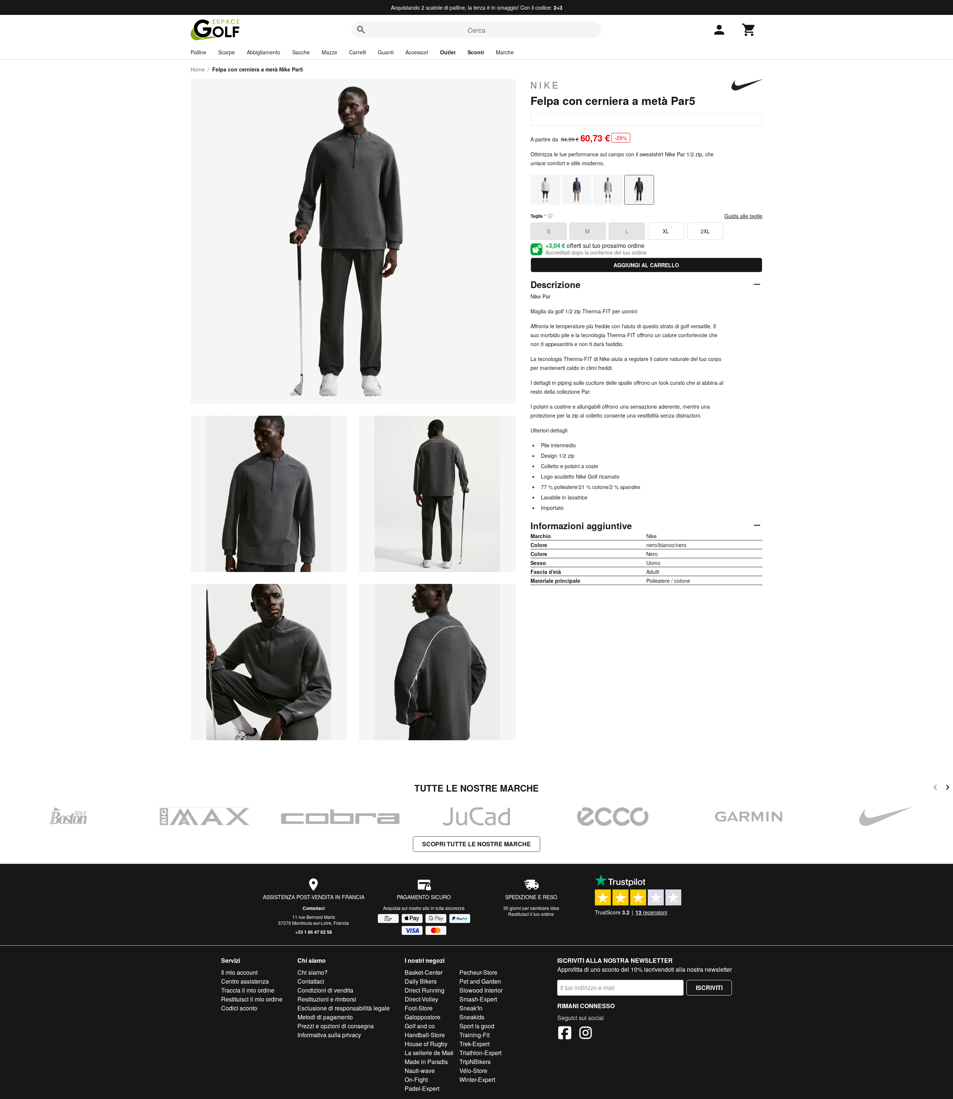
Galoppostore (422, 1017)
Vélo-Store (473, 1070)
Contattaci (314, 908)
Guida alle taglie (743, 216)
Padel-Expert (422, 1088)
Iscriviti (709, 987)
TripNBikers (475, 1061)
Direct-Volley (421, 999)
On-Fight (416, 1079)
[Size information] (550, 215)
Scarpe (226, 52)
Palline (198, 52)
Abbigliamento (263, 52)
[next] (947, 788)
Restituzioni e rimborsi (326, 999)
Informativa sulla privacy (329, 1035)
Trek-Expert (474, 1043)
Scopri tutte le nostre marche (476, 844)
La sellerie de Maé (429, 1052)
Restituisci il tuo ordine (531, 914)
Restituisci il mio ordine (252, 999)
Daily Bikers (421, 981)
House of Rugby (426, 1043)
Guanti (385, 52)
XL (666, 231)
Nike (545, 85)
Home (198, 69)
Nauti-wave (420, 1070)
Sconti (476, 52)
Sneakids (471, 1017)
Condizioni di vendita (325, 990)
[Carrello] (749, 29)
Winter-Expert (477, 1079)
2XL (705, 231)
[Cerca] (361, 30)
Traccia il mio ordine (247, 990)
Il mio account (239, 972)
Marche (505, 52)
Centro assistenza (245, 981)
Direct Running (424, 990)
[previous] (935, 788)
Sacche (301, 52)
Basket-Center (424, 972)
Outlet (448, 52)
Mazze (329, 52)
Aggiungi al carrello (646, 265)
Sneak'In (470, 1008)
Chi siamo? (312, 972)
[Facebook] (564, 1033)
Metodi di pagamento (325, 1017)
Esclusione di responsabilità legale (343, 1008)
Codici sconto (239, 1008)
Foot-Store (419, 1008)
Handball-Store (425, 1035)
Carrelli (357, 52)
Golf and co (420, 1026)
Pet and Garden (480, 981)
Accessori (416, 52)
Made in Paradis (426, 1061)
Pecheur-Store (478, 972)
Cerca (476, 30)
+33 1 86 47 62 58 (313, 932)
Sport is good (476, 1026)
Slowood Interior (481, 990)
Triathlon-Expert (480, 1052)
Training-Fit (474, 1035)
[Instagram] (585, 1033)
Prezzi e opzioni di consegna (335, 1026)
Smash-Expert (478, 999)
